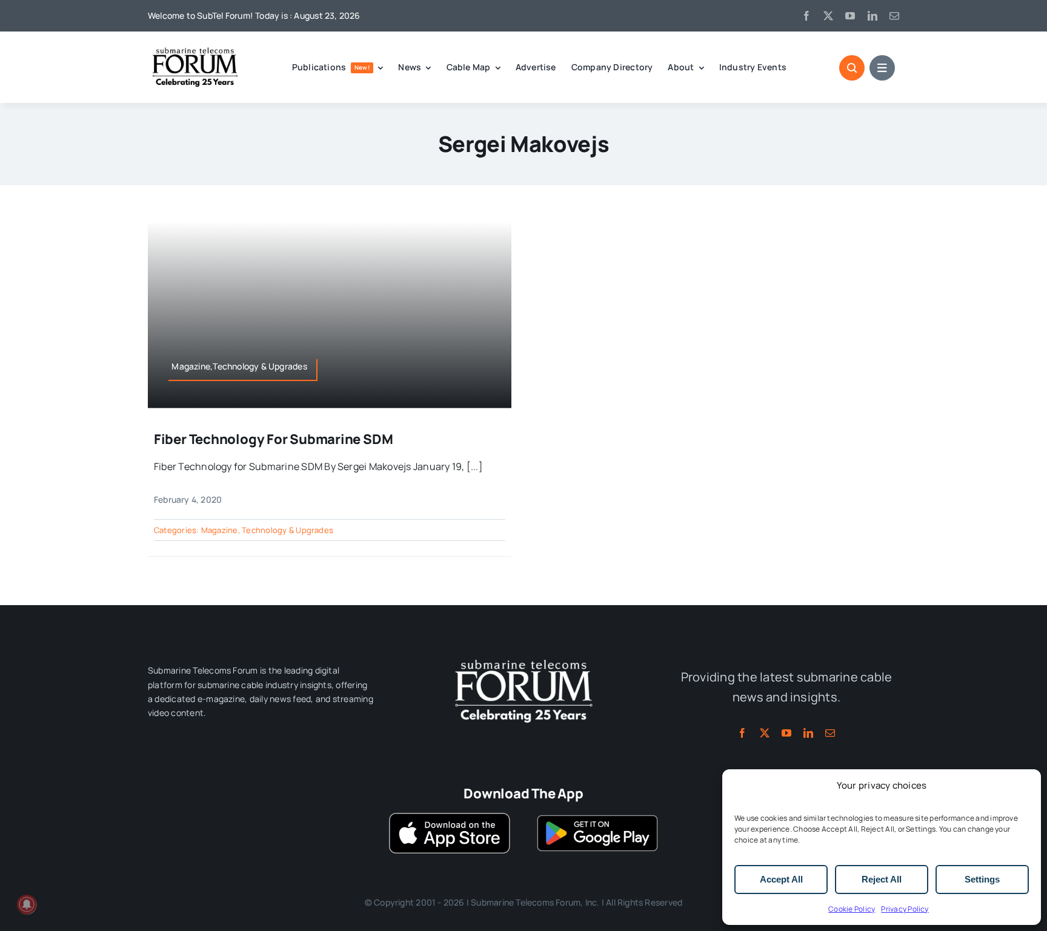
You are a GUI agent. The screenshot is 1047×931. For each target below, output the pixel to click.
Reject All (882, 879)
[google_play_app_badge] (597, 817)
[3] (523, 658)
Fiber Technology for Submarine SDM (273, 439)
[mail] (894, 16)
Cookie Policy (851, 909)
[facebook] (806, 16)
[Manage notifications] (26, 904)
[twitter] (828, 16)
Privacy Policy (904, 909)
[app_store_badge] (449, 817)
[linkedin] (872, 16)
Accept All (781, 879)
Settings (982, 879)
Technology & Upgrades (287, 530)
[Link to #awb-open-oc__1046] (852, 68)
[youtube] (850, 16)
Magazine (219, 530)
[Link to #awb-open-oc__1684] (882, 68)
